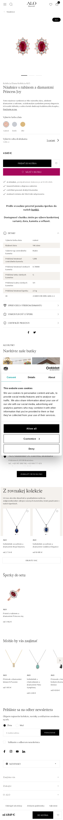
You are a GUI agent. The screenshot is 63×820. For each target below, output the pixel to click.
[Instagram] (10, 751)
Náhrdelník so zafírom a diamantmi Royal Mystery (14, 545)
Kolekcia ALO (24, 83)
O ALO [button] (6, 795)
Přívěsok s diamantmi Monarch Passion (12, 680)
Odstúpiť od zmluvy (14, 805)
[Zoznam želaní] (51, 4)
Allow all (31, 428)
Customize (30, 438)
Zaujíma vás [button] (9, 777)
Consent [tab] (11, 377)
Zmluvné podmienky (35, 805)
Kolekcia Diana (10, 83)
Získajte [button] (7, 786)
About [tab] (51, 377)
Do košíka (42, 815)
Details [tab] (31, 377)
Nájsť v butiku (34, 171)
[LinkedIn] (23, 751)
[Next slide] (60, 660)
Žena (9, 725)
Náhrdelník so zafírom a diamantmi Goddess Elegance (46, 545)
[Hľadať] (11, 4)
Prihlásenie (50, 732)
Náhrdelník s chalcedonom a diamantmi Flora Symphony (34, 683)
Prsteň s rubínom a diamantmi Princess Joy (13, 614)
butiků (35, 209)
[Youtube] (17, 751)
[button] (10, 109)
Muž (22, 725)
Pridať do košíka (27, 163)
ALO (56, 19)
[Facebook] (4, 751)
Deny (32, 448)
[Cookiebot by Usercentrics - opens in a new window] (46, 369)
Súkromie (53, 805)
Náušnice (11, 11)
